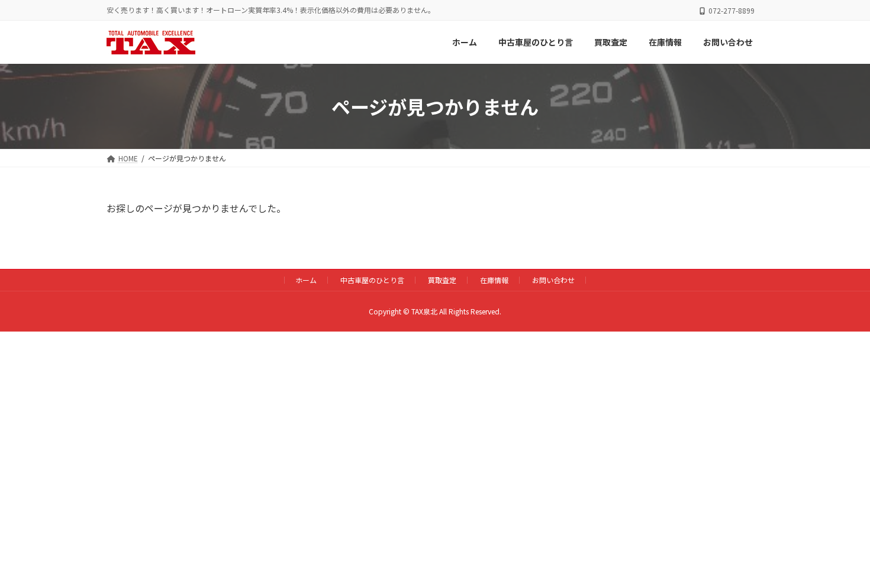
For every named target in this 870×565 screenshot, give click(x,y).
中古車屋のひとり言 (372, 280)
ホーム (306, 280)
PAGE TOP (840, 536)
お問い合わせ (553, 280)
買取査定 (442, 280)
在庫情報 (494, 280)
